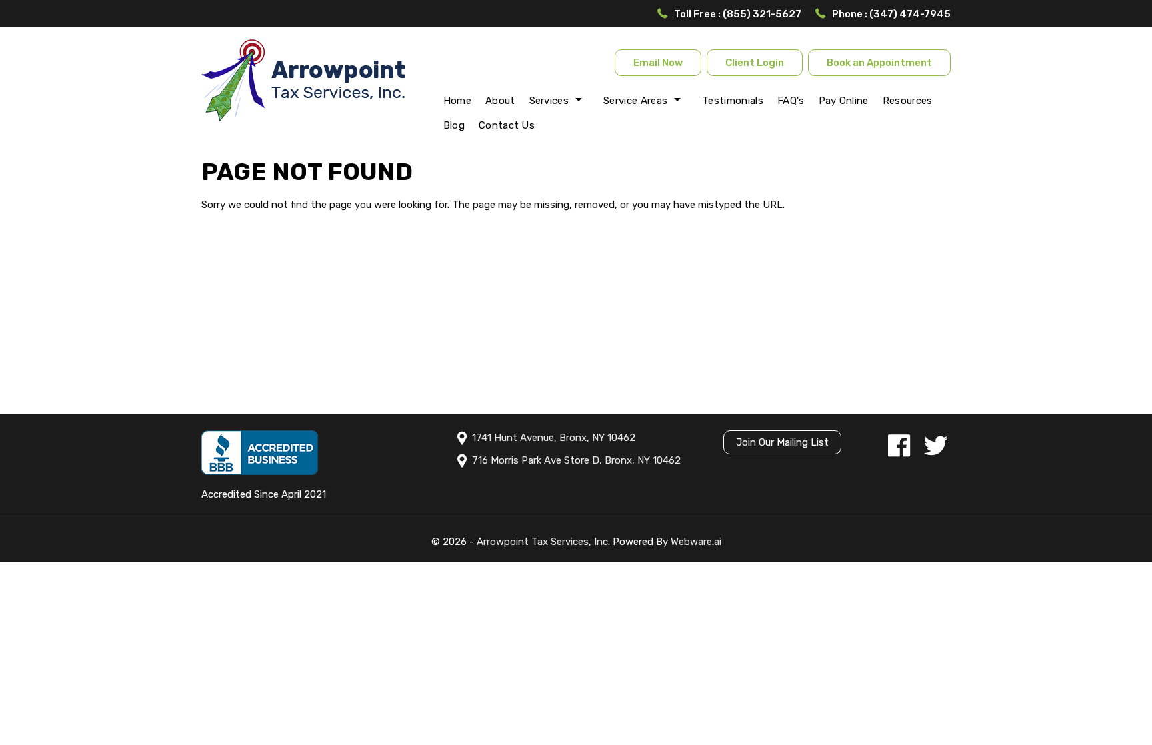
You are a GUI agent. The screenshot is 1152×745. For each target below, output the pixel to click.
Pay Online (844, 101)
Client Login (754, 63)
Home (457, 101)
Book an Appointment (879, 63)
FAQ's (791, 101)
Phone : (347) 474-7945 (891, 14)
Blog (454, 125)
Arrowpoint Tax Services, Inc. (543, 542)
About (500, 101)
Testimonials (732, 101)
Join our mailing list (782, 442)
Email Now (658, 63)
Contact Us (507, 125)
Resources (908, 101)
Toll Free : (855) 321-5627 (737, 14)
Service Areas (635, 101)
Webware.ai (696, 542)
